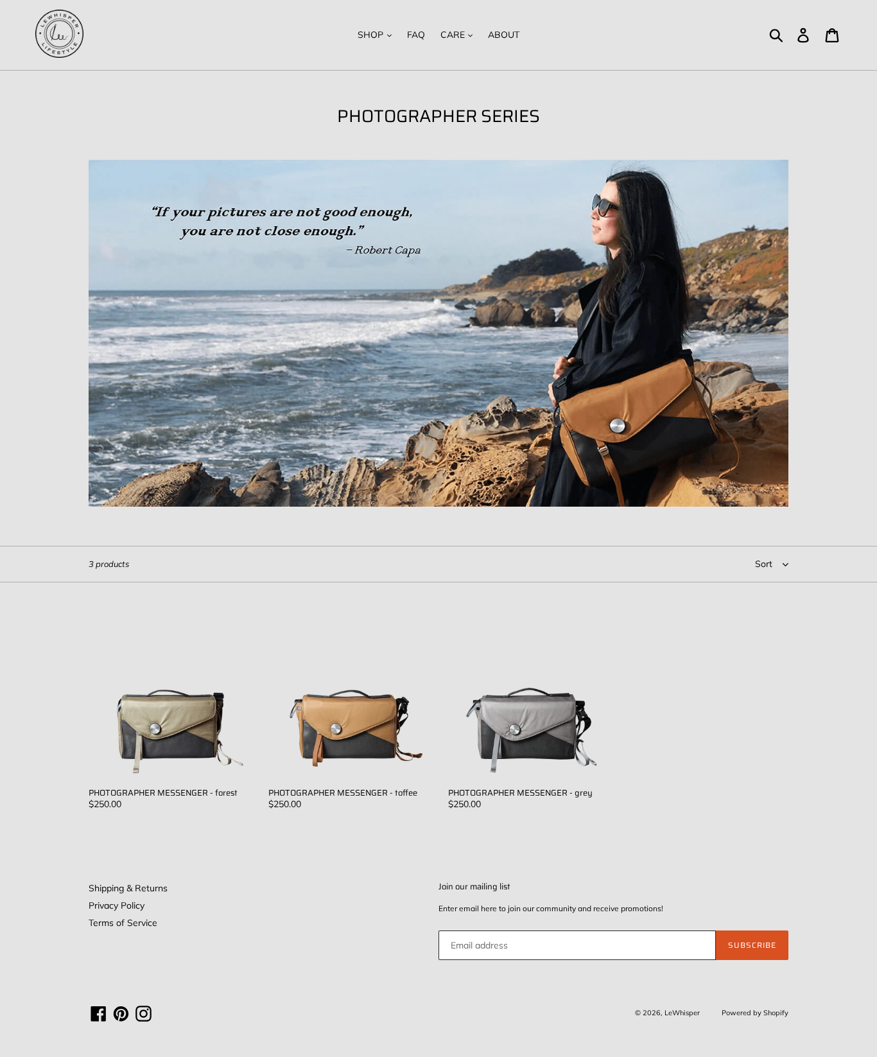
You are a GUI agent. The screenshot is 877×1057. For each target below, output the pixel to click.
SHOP (372, 34)
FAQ (416, 34)
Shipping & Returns (128, 888)
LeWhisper (682, 1012)
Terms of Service (123, 923)
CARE (453, 34)
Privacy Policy (116, 905)
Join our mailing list (474, 887)
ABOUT (503, 34)
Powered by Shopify (755, 1012)
